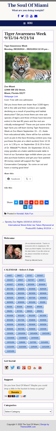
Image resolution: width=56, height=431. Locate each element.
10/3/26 (10, 333)
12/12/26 (45, 347)
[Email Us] (35, 16)
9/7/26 (19, 311)
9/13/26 (43, 316)
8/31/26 (32, 302)
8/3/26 (20, 284)
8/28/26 (43, 298)
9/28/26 (32, 329)
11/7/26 (33, 342)
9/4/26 (29, 307)
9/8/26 (29, 311)
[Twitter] (22, 16)
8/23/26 (32, 293)
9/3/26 (19, 307)
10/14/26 (33, 333)
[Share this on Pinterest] (31, 202)
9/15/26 (10, 320)
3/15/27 (40, 276)
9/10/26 (10, 316)
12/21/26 (10, 351)
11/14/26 (44, 342)
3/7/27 (29, 276)
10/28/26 (22, 338)
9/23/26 (21, 324)
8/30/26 (21, 302)
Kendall (20, 213)
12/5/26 (34, 347)
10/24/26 (10, 338)
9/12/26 (32, 316)
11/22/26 (10, 347)
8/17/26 (10, 289)
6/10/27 (10, 284)
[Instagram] (27, 16)
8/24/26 (43, 293)
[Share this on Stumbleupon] (41, 202)
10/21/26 (45, 333)
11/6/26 (22, 342)
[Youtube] (31, 16)
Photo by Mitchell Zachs (33, 260)
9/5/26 (39, 307)
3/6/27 (19, 276)
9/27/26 (21, 329)
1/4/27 (9, 276)
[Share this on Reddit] (36, 202)
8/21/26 (10, 293)
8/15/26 (31, 284)
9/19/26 (43, 320)
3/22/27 (10, 280)
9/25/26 (43, 324)
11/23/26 (22, 347)
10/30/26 (34, 338)
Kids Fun (29, 213)
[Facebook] (18, 16)
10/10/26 (21, 333)
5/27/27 (31, 280)
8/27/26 (32, 298)
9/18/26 (32, 320)
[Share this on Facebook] (21, 202)
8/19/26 (32, 289)
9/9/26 (39, 311)
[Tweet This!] (16, 202)
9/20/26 (10, 324)
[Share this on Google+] (26, 202)
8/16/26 (42, 284)
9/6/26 (9, 311)
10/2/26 (43, 329)
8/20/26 (43, 289)
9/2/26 (9, 307)
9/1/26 (42, 302)
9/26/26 (10, 329)
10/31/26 (10, 342)
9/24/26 (32, 324)
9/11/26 (21, 316)
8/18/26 (21, 289)
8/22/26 (21, 293)
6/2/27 (41, 280)
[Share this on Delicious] (30, 207)
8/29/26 (10, 302)
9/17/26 (21, 320)
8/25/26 (10, 298)
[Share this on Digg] (47, 202)
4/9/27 (20, 280)
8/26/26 (21, 298)
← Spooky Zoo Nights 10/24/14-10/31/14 (21, 222)
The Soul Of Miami (28, 5)
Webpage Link (11, 96)
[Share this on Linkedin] (25, 207)
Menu (30, 23)
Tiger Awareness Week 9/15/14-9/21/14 (25, 36)
